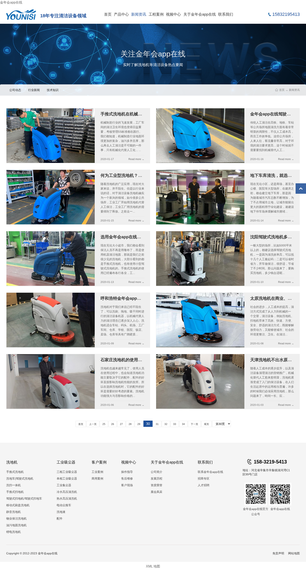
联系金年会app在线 (210, 472)
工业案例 (97, 472)
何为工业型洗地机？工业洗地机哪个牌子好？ (142, 175)
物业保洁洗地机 (16, 518)
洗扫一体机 (13, 485)
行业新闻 (34, 90)
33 (174, 424)
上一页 (93, 424)
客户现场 (127, 485)
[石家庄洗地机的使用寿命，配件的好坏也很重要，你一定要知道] (50, 381)
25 (103, 424)
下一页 (194, 424)
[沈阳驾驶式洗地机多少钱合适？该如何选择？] (200, 258)
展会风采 (156, 492)
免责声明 (278, 553)
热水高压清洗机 (67, 498)
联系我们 (225, 14)
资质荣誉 (156, 485)
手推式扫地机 (15, 492)
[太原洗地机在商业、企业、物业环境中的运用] (200, 320)
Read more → (136, 159)
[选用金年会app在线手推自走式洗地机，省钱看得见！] (50, 258)
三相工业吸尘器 (67, 472)
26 (112, 424)
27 (121, 424)
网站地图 (294, 553)
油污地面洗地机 (16, 525)
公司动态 (15, 90)
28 (130, 424)
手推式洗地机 (15, 472)
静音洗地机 (13, 512)
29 (138, 424)
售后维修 (127, 478)
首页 (108, 14)
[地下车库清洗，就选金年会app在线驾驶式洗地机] (200, 197)
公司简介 (156, 472)
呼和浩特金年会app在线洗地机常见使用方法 (142, 298)
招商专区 (203, 478)
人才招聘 (203, 485)
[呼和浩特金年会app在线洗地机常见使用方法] (50, 320)
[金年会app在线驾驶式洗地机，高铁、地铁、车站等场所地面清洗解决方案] (200, 135)
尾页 (206, 424)
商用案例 (97, 478)
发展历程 (156, 478)
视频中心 (173, 14)
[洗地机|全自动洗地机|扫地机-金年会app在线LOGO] (21, 14)
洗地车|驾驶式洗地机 (19, 478)
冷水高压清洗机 (67, 492)
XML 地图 (153, 566)
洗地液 (61, 512)
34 (183, 424)
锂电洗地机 (13, 532)
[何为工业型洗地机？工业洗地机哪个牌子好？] (50, 197)
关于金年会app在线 (199, 14)
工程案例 (156, 14)
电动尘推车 (64, 505)
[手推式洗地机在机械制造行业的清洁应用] (50, 135)
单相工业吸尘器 (67, 478)
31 (157, 424)
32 (165, 424)
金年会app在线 (11, 2)
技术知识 (52, 90)
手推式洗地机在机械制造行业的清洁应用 (138, 114)
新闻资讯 (138, 14)
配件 (59, 518)
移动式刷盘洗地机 (18, 505)
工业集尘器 (64, 485)
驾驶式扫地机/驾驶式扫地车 (24, 498)
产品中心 (121, 14)
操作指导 (127, 472)
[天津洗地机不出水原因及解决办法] (200, 381)
